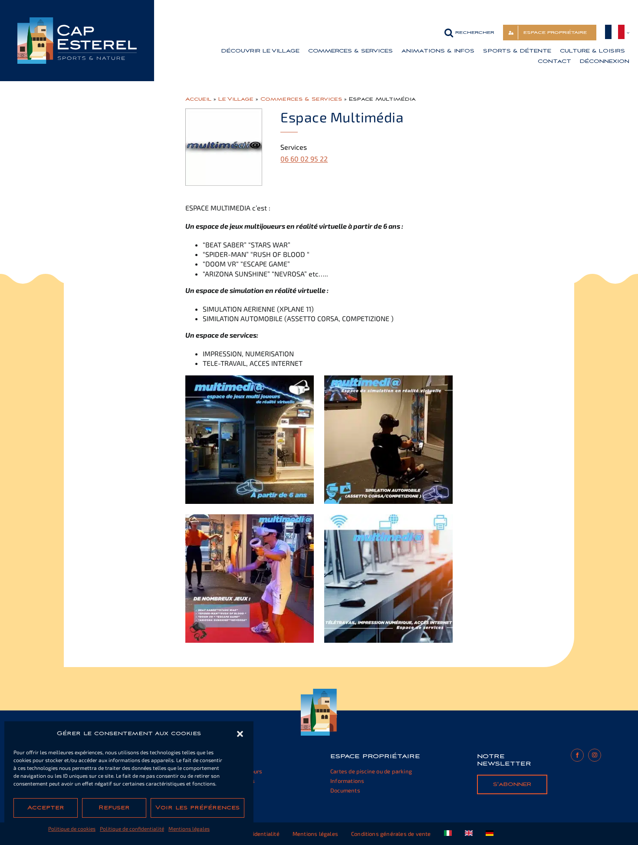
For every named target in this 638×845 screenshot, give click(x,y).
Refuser (114, 807)
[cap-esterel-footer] (319, 692)
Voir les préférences (197, 807)
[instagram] (594, 755)
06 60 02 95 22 (304, 159)
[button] (240, 734)
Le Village (235, 98)
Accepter (45, 807)
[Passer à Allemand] (489, 833)
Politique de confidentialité (132, 828)
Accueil (198, 98)
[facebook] (577, 755)
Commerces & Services (301, 98)
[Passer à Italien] (448, 833)
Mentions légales (189, 828)
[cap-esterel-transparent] (77, 20)
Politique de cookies (71, 828)
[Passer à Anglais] (469, 833)
